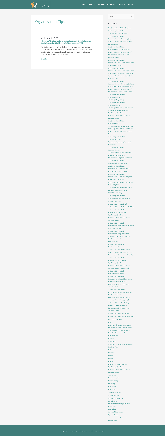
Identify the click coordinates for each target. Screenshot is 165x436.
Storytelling (112, 409)
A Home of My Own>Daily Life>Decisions (121, 207)
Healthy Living (113, 381)
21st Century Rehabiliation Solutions (63, 41)
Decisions (87, 41)
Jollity (103, 431)
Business (111, 338)
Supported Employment (115, 412)
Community (112, 341)
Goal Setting (50, 43)
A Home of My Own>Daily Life (117, 204)
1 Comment (45, 41)
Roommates (112, 389)
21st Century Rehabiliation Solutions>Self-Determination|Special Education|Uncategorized (120, 176)
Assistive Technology (115, 319)
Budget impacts (113, 336)
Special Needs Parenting (115, 398)
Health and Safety (113, 378)
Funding (111, 361)
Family (43, 43)
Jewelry (122, 4)
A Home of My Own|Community (118, 313)
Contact (130, 4)
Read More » (45, 59)
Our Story (83, 4)
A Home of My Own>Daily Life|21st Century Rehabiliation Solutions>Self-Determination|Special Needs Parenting (120, 252)
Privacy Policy (63, 431)
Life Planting (59, 43)
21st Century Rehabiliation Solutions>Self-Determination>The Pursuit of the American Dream (119, 168)
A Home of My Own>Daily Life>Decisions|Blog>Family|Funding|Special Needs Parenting (121, 225)
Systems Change (113, 415)
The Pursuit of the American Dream (119, 418)
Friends (110, 358)
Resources (111, 4)
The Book (101, 4)
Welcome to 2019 (50, 38)
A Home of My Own (114, 201)
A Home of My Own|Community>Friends (121, 316)
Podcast (92, 4)
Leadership (111, 383)
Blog (109, 322)
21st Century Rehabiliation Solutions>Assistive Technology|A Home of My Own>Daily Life (121, 62)
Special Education (113, 395)
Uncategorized (112, 420)
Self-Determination (72, 43)
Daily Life (79, 41)
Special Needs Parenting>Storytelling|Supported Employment (119, 403)
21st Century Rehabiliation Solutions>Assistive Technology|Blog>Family (116, 97)
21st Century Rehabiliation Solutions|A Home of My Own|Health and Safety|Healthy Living (120, 190)
